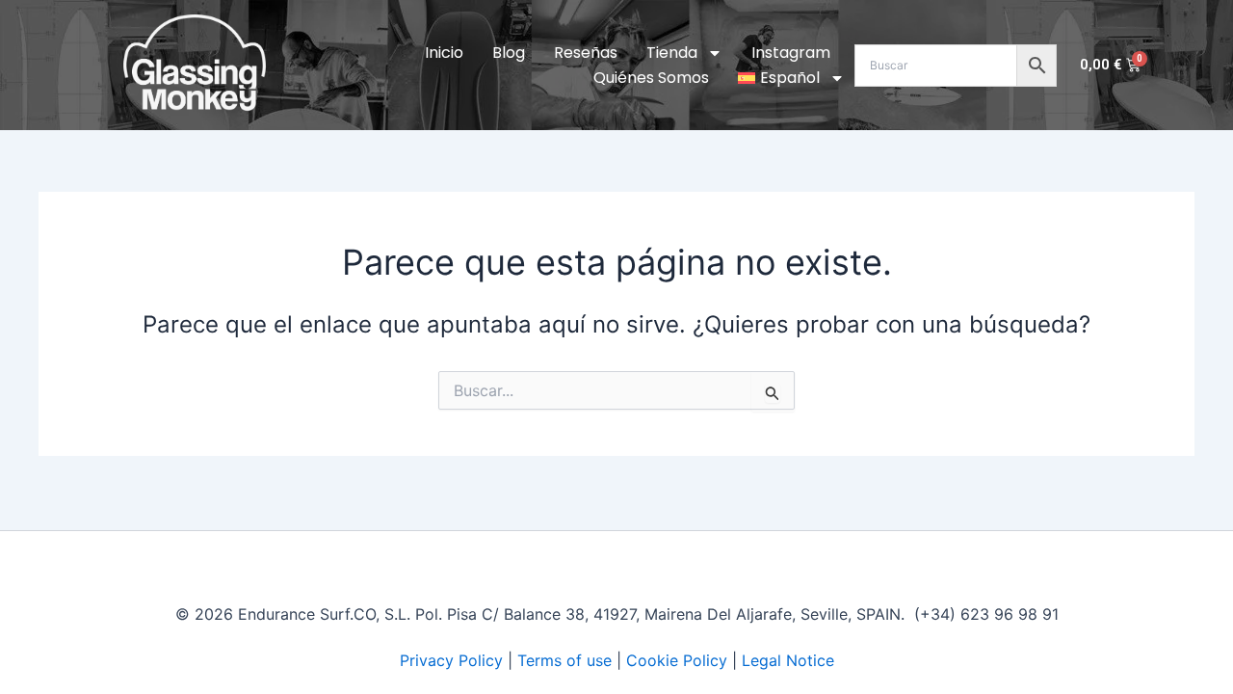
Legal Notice (788, 660)
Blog (508, 52)
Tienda (671, 52)
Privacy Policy (451, 660)
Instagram (790, 52)
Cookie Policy (676, 660)
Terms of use (564, 660)
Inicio (444, 52)
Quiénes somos (651, 78)
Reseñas (585, 52)
